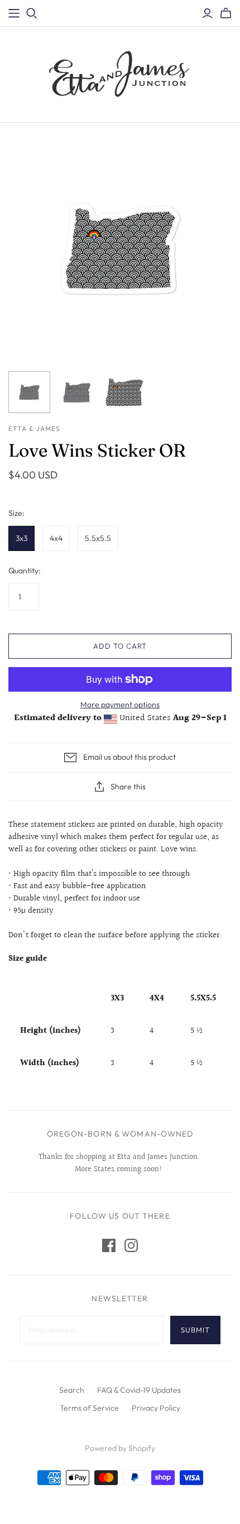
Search (71, 1390)
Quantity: (24, 570)
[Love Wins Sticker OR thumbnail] (29, 392)
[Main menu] (14, 13)
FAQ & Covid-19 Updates (139, 1390)
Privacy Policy (156, 1408)
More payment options (120, 704)
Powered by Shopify (120, 1448)
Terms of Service (89, 1408)
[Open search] (31, 13)
